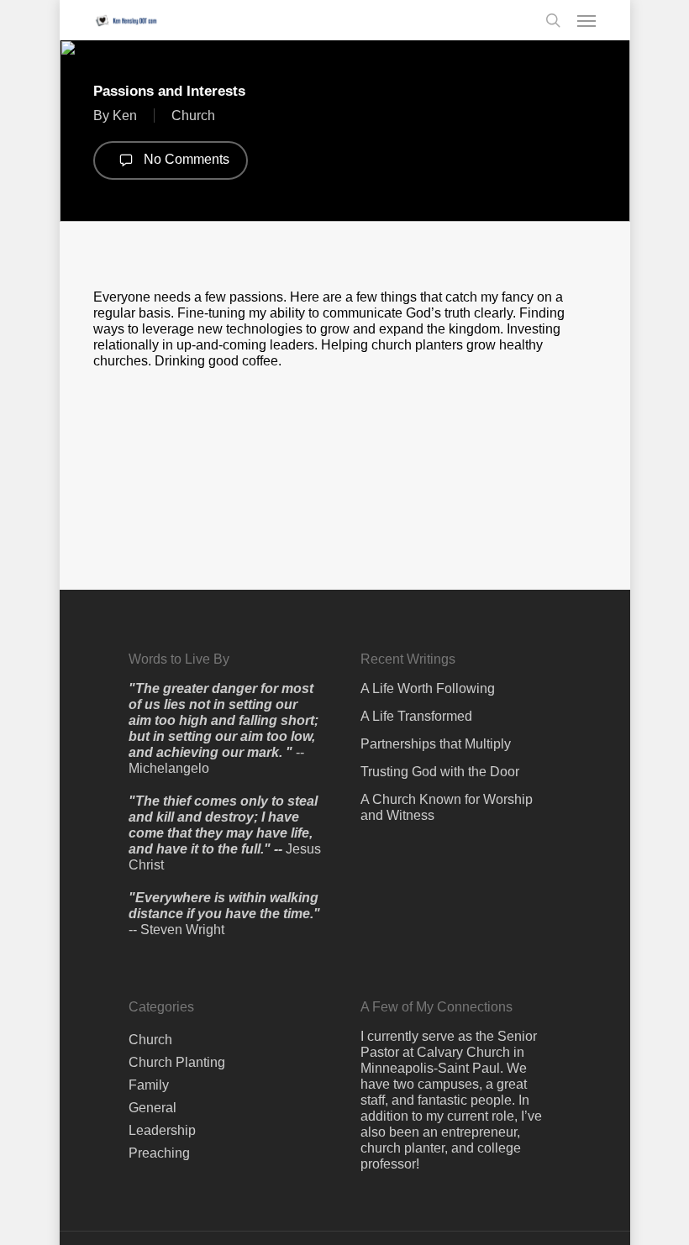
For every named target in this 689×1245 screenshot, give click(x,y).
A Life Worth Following (427, 688)
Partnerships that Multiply (435, 744)
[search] (553, 20)
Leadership (162, 1130)
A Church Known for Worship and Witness (446, 807)
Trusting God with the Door (439, 771)
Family (149, 1085)
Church (193, 115)
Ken (125, 115)
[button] (586, 20)
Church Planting (177, 1062)
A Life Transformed (416, 716)
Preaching (159, 1153)
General (152, 1108)
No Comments (184, 159)
